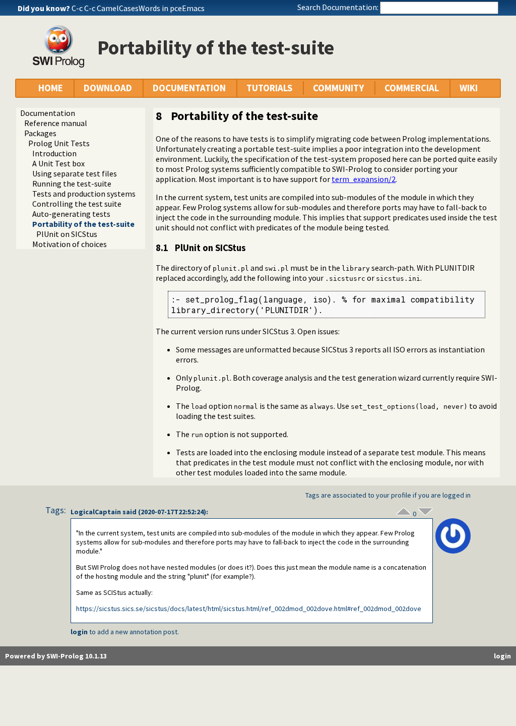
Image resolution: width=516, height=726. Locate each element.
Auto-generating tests (71, 214)
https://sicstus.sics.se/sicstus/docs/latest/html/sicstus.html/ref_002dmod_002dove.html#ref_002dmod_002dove (248, 608)
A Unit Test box (58, 163)
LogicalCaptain (96, 511)
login (79, 631)
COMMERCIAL (411, 88)
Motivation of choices (69, 244)
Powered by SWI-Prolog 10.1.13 (56, 655)
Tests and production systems (84, 194)
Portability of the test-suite (83, 224)
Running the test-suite (71, 183)
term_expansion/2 (364, 179)
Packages (40, 133)
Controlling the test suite (76, 204)
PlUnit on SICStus (66, 234)
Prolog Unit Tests (59, 143)
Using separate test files (74, 173)
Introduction (54, 153)
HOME (50, 88)
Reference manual (55, 123)
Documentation (47, 113)
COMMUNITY (338, 88)
